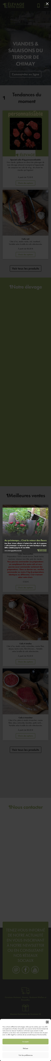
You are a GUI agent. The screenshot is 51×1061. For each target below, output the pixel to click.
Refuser (25, 1048)
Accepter (25, 1041)
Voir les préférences (26, 1055)
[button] (47, 1022)
